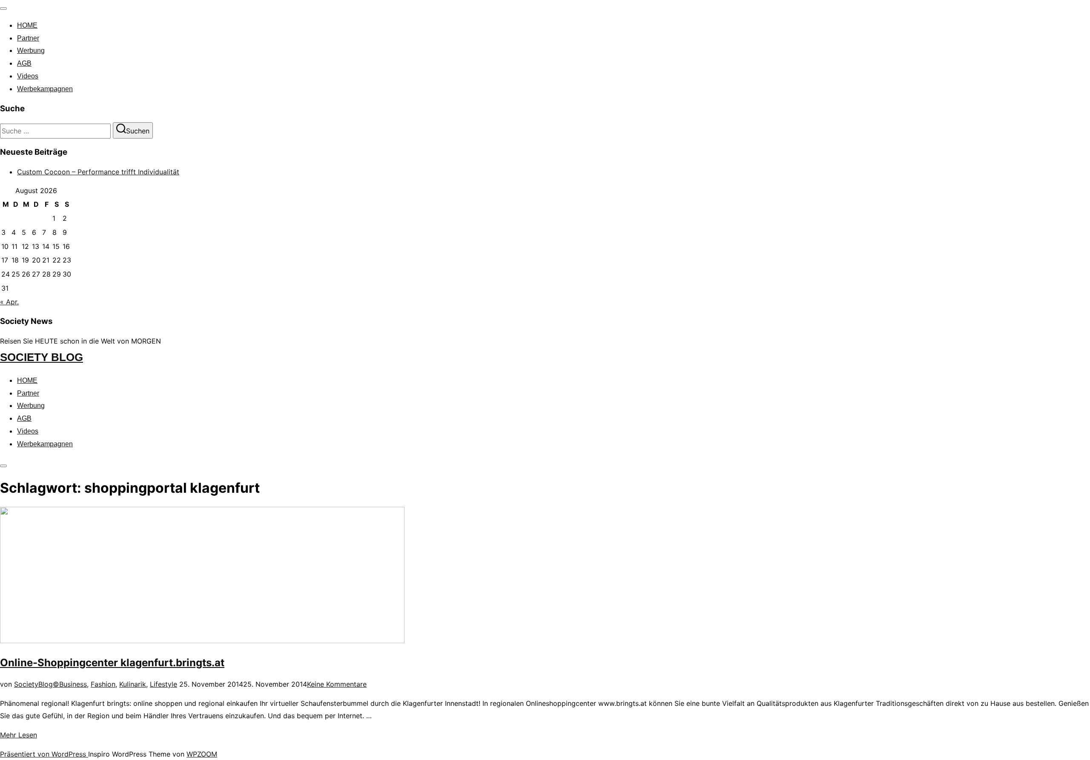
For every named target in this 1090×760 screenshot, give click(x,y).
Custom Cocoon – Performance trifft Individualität (98, 172)
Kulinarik (132, 684)
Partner (28, 38)
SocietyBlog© (36, 684)
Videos (27, 76)
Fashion (103, 684)
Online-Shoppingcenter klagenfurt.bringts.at (112, 662)
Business (73, 684)
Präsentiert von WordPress (44, 754)
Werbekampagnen (45, 88)
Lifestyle (163, 684)
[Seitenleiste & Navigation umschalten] (3, 466)
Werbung (31, 50)
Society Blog (41, 357)
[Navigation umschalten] (3, 8)
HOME (27, 25)
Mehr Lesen (18, 735)
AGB (24, 63)
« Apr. (9, 302)
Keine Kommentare (337, 684)
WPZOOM (201, 754)
